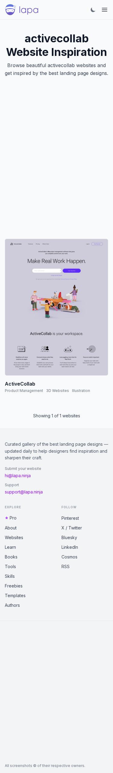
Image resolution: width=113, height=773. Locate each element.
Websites (14, 537)
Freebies (14, 585)
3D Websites (57, 390)
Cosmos (69, 556)
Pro (13, 517)
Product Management (24, 390)
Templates (15, 595)
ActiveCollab (20, 384)
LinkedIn (69, 547)
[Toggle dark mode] (93, 9)
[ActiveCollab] (56, 307)
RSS (65, 566)
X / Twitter (71, 527)
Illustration (81, 390)
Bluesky (69, 537)
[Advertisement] (56, 165)
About (11, 527)
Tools (10, 566)
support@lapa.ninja (24, 491)
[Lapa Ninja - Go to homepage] (21, 9)
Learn (10, 547)
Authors (12, 605)
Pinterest (70, 518)
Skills (10, 576)
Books (11, 556)
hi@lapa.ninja (18, 475)
